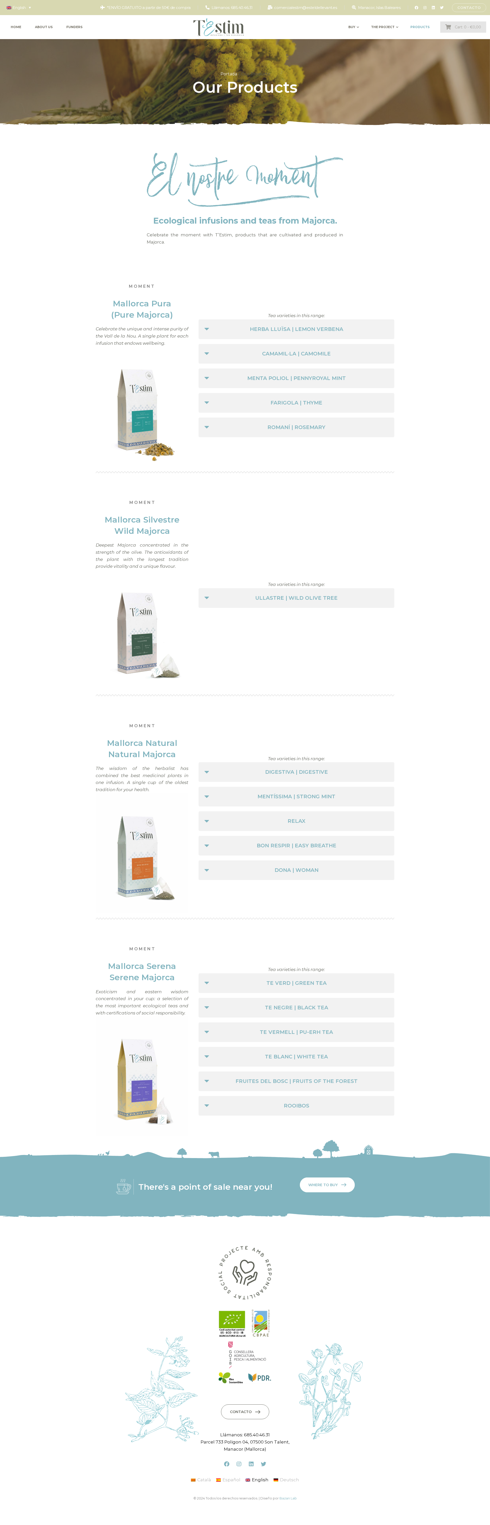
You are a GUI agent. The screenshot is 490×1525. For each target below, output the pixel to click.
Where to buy (323, 1185)
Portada (228, 74)
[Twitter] (441, 7)
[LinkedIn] (433, 7)
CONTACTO (469, 7)
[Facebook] (416, 7)
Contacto (241, 1412)
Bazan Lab (288, 1498)
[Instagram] (424, 7)
